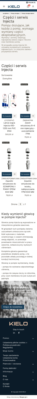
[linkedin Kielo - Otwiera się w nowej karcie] (14, 333)
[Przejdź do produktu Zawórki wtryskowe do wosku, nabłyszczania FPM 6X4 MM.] (28, 159)
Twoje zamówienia (11, 355)
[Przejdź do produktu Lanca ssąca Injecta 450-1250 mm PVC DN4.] (9, 100)
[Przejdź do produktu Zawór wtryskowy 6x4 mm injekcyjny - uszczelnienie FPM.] (28, 100)
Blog (5, 376)
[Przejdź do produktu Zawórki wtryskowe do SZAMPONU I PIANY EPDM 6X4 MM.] (9, 159)
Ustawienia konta (10, 358)
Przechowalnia (9, 360)
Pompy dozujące (15, 13)
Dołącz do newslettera (12, 307)
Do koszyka (7, 116)
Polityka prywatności (11, 345)
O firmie (6, 386)
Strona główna (5, 13)
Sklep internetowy (16, 397)
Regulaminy (8, 347)
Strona (14, 204)
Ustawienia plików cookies (14, 343)
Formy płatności (9, 368)
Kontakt (6, 384)
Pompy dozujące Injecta (28, 13)
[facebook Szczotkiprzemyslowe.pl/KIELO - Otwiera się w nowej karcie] (19, 333)
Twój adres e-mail (8, 302)
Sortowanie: (7, 75)
